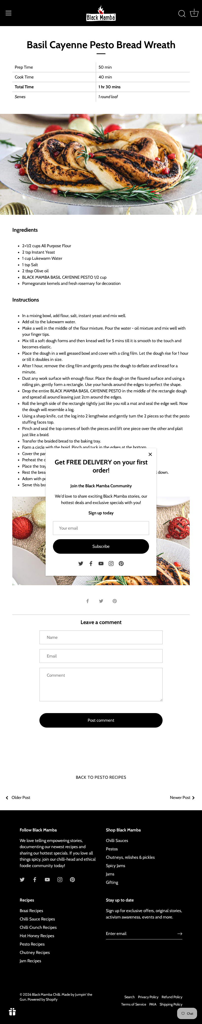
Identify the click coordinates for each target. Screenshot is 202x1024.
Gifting (112, 882)
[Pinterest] (121, 563)
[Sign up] (179, 933)
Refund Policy (172, 997)
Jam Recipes (30, 960)
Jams (110, 873)
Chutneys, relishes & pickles (130, 857)
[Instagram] (111, 563)
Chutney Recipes (35, 952)
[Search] (181, 13)
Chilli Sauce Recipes (37, 919)
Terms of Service (133, 1004)
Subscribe (101, 546)
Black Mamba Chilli (46, 994)
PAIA (152, 1004)
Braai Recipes (31, 910)
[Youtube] (101, 563)
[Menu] (8, 13)
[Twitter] (80, 563)
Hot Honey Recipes (37, 935)
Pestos (112, 848)
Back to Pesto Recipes (101, 777)
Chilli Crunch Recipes (38, 927)
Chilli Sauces (117, 840)
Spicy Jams (115, 865)
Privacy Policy (148, 997)
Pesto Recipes (32, 944)
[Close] (150, 454)
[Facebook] (90, 563)
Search (129, 997)
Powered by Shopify (42, 999)
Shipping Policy (171, 1004)
